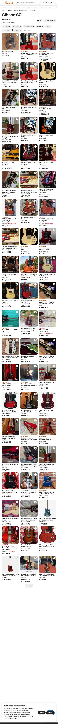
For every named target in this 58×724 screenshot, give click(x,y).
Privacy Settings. (11, 718)
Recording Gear (43, 7)
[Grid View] (38, 20)
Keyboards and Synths (32, 7)
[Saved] (51, 3)
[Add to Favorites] (17, 35)
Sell (46, 2)
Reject (42, 712)
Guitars (11, 7)
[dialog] (29, 712)
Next (28, 586)
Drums (50, 7)
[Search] (40, 3)
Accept (50, 712)
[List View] (40, 20)
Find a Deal (5, 7)
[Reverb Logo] (9, 2)
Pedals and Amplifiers (20, 7)
